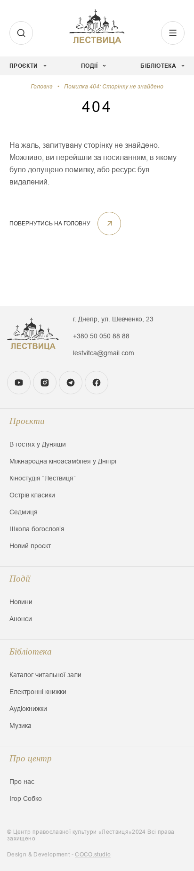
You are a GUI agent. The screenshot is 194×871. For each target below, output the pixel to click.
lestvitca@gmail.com (103, 353)
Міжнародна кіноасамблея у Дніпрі (62, 461)
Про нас (21, 781)
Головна (42, 86)
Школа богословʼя (37, 529)
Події (19, 578)
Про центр (30, 758)
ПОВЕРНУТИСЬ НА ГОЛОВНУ (49, 223)
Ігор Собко (25, 798)
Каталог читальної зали (45, 675)
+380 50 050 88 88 (101, 336)
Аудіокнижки (28, 708)
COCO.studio (93, 854)
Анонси (20, 619)
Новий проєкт (30, 546)
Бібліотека (30, 651)
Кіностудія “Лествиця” (42, 478)
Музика (20, 725)
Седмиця (23, 512)
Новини (20, 602)
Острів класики (32, 495)
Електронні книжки (37, 691)
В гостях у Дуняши (37, 444)
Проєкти (27, 421)
